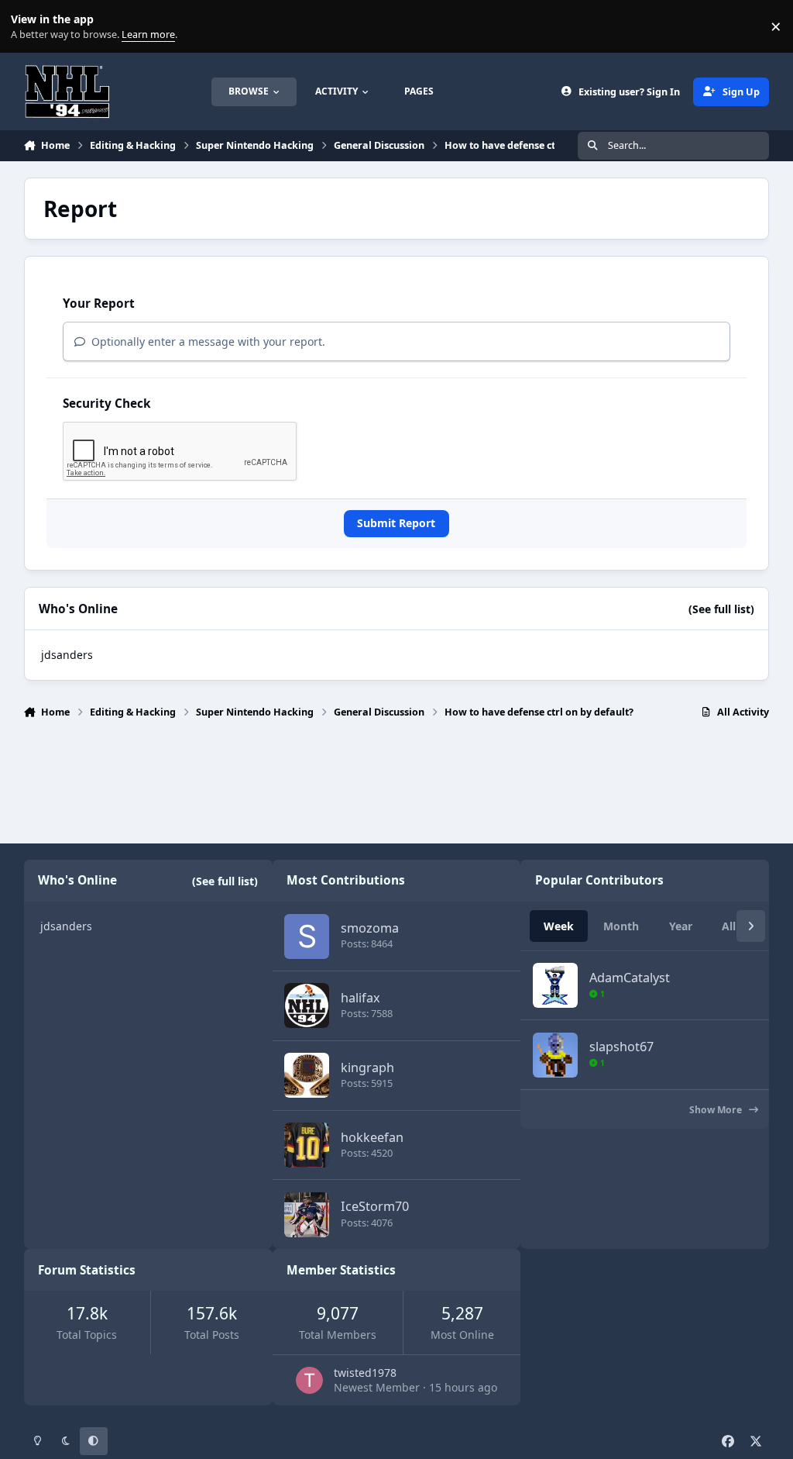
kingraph (367, 1067)
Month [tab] (621, 926)
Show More (716, 1109)
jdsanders (67, 654)
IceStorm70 (375, 1206)
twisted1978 (365, 1372)
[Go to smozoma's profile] (306, 936)
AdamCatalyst (629, 977)
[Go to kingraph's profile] (306, 1075)
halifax (360, 997)
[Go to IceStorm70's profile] (306, 1214)
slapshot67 (621, 1046)
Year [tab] (680, 926)
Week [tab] (559, 926)
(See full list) (721, 609)
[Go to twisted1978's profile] (309, 1380)
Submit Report (396, 523)
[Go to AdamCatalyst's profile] (555, 985)
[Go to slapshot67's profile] (555, 1055)
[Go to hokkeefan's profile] (306, 1145)
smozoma (370, 927)
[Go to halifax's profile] (306, 1005)
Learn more (30, 26)
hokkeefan (372, 1137)
